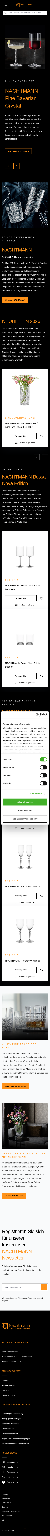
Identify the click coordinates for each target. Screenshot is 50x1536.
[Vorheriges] (37, 457)
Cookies (5, 1507)
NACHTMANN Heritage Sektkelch (22, 886)
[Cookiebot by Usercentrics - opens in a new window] (36, 715)
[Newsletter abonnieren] (44, 1287)
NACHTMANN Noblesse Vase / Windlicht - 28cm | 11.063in (21, 425)
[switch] (43, 767)
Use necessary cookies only (25, 819)
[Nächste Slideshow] (16, 166)
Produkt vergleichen (27, 443)
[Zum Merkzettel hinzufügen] (42, 436)
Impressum (6, 1498)
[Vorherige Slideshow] (8, 166)
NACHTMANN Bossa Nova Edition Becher (23, 665)
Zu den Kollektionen (14, 1196)
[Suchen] (5, 13)
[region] (25, 414)
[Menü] (5, 4)
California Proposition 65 (11, 1511)
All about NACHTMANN (15, 300)
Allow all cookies (25, 802)
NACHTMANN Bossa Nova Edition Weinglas (23, 587)
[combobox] (25, 13)
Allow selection (25, 810)
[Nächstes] (45, 457)
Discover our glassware (18, 151)
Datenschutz (6, 1503)
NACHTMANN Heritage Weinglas (22, 960)
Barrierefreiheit (7, 1515)
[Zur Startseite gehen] (25, 5)
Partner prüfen (21, 436)
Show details (36, 794)
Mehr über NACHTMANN (15, 1086)
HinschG (5, 1494)
